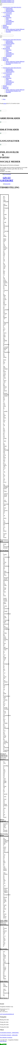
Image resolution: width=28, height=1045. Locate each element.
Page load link (3, 1041)
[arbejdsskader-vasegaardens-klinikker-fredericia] (3, 111)
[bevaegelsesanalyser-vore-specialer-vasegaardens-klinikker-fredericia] (3, 133)
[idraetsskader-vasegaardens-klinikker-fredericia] (3, 122)
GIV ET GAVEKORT (6, 179)
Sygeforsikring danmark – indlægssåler (9, 1035)
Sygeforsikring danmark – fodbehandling (9, 1032)
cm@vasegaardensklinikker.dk (7, 1014)
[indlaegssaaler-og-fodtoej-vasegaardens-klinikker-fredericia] (3, 144)
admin (4, 103)
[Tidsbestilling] (6, 183)
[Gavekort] (7, 174)
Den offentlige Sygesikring (6, 1037)
